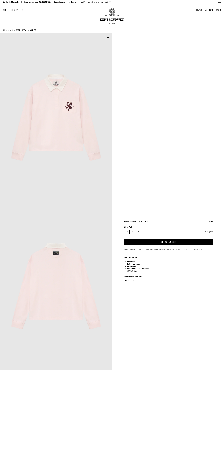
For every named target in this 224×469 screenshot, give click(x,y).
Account (209, 10)
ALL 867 (6, 30)
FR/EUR (199, 10)
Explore (14, 10)
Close (219, 2)
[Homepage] (112, 16)
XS (127, 231)
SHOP (5, 10)
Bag (218, 10)
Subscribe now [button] (59, 2)
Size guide (209, 232)
